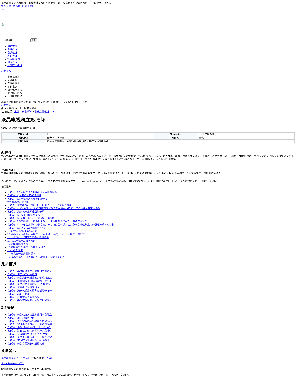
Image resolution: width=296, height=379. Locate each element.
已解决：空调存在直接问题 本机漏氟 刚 (29, 340)
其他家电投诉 (14, 65)
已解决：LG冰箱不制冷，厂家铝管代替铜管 (31, 218)
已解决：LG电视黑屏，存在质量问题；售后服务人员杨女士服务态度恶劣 (47, 221)
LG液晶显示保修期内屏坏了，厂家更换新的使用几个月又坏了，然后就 (46, 234)
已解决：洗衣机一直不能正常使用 (25, 211)
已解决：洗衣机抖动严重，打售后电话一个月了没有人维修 (39, 205)
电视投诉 (12, 49)
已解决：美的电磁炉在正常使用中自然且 (29, 271)
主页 (16, 111)
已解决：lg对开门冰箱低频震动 (24, 195)
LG (53, 111)
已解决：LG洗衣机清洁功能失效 (25, 215)
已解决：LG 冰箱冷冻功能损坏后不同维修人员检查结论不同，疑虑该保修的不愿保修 (53, 208)
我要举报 (6, 71)
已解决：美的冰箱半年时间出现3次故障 (29, 284)
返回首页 (6, 6)
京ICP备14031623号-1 (12, 363)
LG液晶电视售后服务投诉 (21, 240)
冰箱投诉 (12, 55)
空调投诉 (12, 52)
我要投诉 (6, 105)
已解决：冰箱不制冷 (18, 293)
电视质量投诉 (41, 111)
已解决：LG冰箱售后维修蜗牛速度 (26, 227)
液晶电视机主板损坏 (18, 202)
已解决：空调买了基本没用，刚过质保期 (29, 324)
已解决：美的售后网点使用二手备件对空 (29, 337)
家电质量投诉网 (9, 357)
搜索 (34, 40)
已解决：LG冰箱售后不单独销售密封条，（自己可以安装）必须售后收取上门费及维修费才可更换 (60, 224)
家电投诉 (27, 111)
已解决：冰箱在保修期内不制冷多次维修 (29, 330)
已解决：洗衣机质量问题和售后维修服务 (29, 290)
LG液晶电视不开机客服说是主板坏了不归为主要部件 (36, 257)
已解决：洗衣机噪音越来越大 (23, 287)
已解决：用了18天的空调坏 (22, 274)
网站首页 (12, 46)
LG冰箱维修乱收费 (17, 244)
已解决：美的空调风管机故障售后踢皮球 (29, 300)
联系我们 (18, 6)
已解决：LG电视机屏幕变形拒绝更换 (27, 198)
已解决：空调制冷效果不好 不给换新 (27, 334)
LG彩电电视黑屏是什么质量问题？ (26, 247)
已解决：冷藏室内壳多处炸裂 (23, 297)
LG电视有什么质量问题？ (21, 253)
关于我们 (30, 6)
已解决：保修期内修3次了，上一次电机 (29, 327)
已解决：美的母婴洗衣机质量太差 (25, 343)
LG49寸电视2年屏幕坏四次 (22, 231)
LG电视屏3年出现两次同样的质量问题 (28, 237)
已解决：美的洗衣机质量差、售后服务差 (29, 277)
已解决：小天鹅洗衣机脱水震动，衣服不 (29, 281)
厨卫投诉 (12, 62)
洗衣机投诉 (13, 59)
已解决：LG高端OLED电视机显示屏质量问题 (32, 192)
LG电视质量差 (15, 250)
